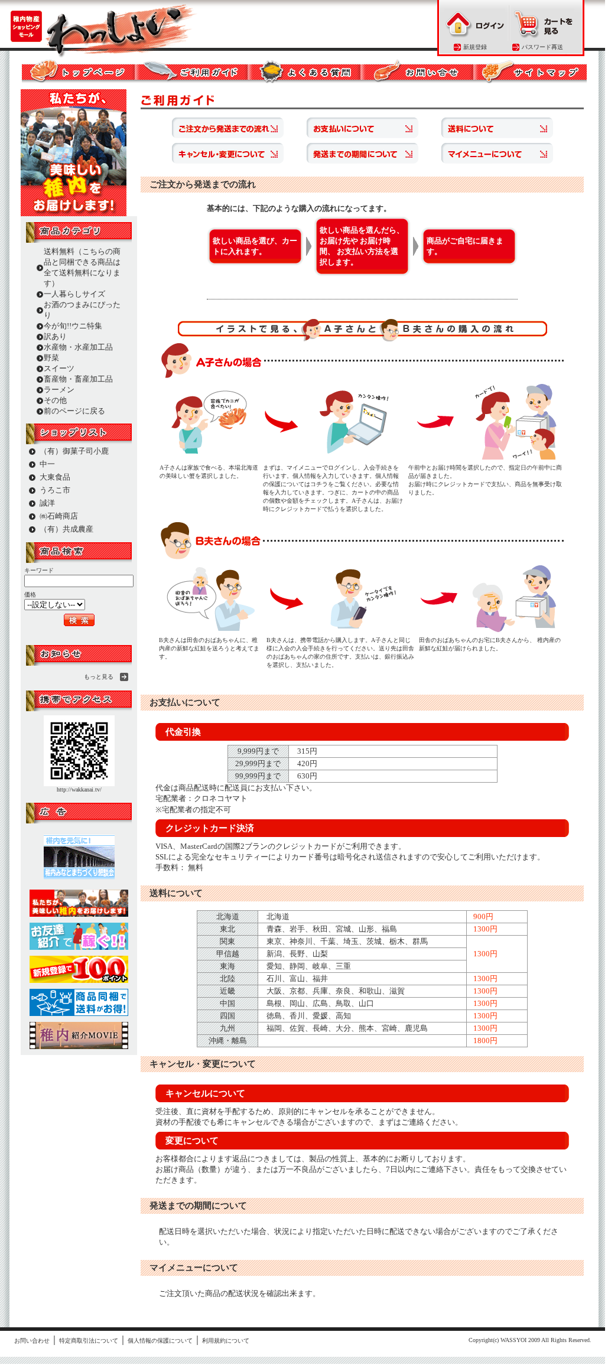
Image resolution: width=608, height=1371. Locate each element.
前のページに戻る (74, 410)
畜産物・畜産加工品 (78, 378)
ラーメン (59, 389)
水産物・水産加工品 (78, 347)
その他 (55, 400)
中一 (47, 464)
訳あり (55, 336)
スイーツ (59, 368)
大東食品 (55, 477)
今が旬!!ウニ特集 (73, 325)
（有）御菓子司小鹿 (74, 451)
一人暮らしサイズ (74, 293)
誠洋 (47, 503)
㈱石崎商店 (59, 516)
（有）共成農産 (66, 529)
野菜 (51, 357)
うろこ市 (55, 490)
